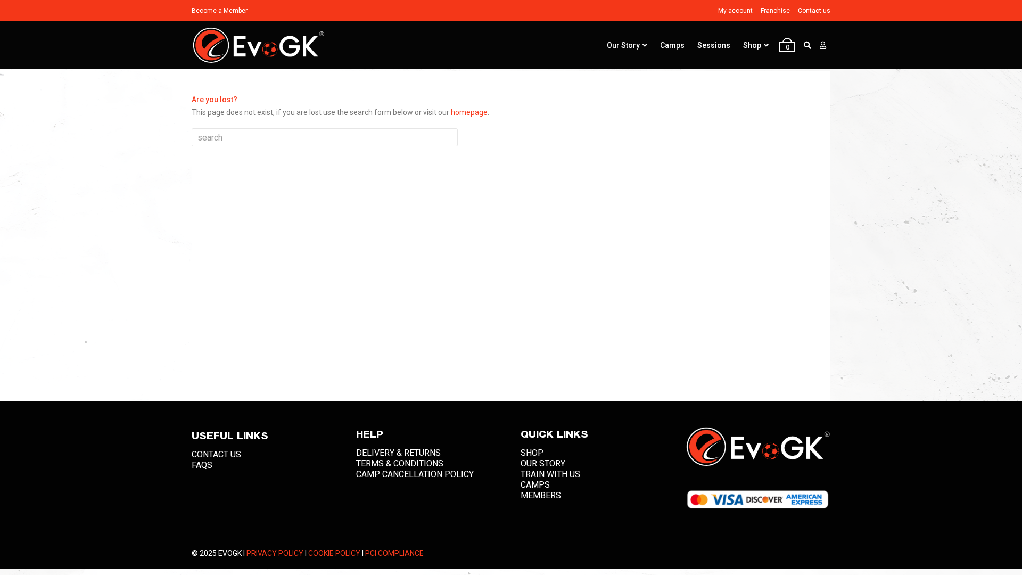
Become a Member (220, 10)
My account (735, 10)
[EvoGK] (258, 45)
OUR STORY (543, 463)
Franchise (775, 10)
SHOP (532, 453)
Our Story (623, 45)
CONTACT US (216, 454)
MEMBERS (541, 495)
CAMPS (535, 485)
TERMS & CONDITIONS (399, 463)
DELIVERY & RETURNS (398, 453)
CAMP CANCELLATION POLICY (415, 474)
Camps (672, 45)
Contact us (814, 10)
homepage (469, 112)
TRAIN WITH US (550, 474)
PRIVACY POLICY (274, 553)
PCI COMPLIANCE (394, 553)
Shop (752, 45)
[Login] (822, 45)
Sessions (713, 45)
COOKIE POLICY (334, 553)
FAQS (202, 465)
